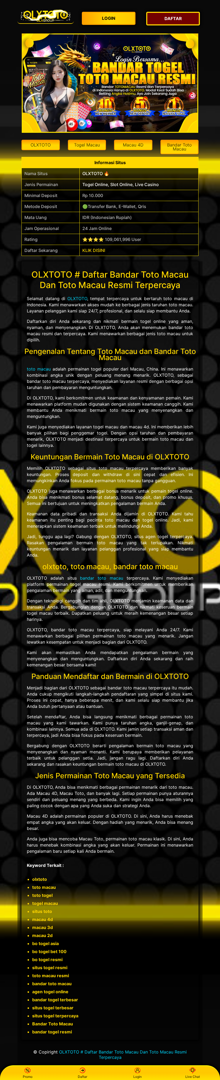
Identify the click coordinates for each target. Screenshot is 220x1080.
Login (137, 1077)
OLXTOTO (77, 298)
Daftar (82, 1077)
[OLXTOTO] (45, 16)
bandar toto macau (101, 578)
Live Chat (192, 1077)
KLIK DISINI (93, 250)
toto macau (39, 369)
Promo (27, 1077)
